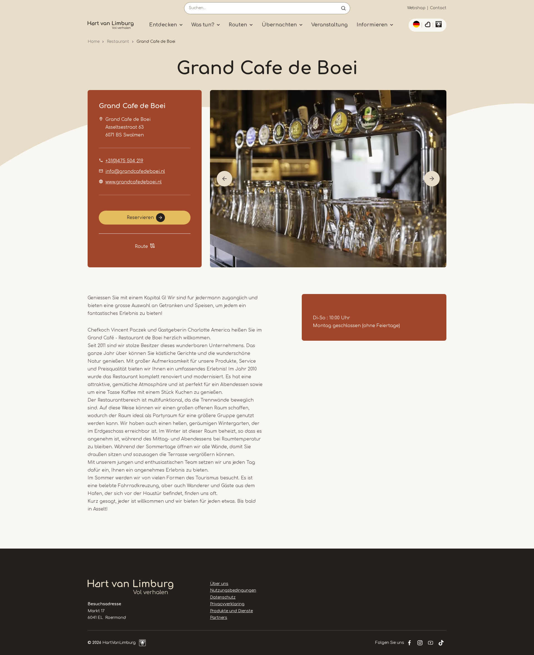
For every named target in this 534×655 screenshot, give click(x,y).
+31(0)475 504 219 (124, 160)
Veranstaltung (329, 25)
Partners (218, 618)
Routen (238, 25)
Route (141, 246)
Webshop (416, 8)
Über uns (219, 584)
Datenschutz (223, 597)
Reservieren (140, 217)
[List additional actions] (416, 24)
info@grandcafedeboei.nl (135, 171)
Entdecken (163, 25)
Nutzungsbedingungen (233, 590)
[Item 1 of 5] (328, 178)
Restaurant (118, 41)
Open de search (343, 8)
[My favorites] (427, 25)
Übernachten (279, 25)
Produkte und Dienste (231, 611)
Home (94, 41)
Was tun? (202, 25)
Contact (438, 8)
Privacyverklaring (227, 604)
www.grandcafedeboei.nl (133, 182)
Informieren (372, 25)
